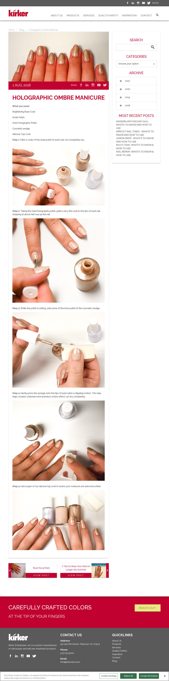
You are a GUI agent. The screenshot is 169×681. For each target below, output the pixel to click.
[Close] (165, 676)
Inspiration (129, 15)
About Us (57, 15)
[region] (84, 676)
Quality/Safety (108, 15)
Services (88, 15)
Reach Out (147, 608)
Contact (146, 15)
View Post (41, 575)
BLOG (155, 3)
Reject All (128, 676)
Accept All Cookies (148, 676)
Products (73, 15)
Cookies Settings (108, 676)
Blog (22, 30)
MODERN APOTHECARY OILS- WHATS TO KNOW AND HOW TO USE (134, 124)
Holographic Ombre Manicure (43, 30)
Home (11, 30)
